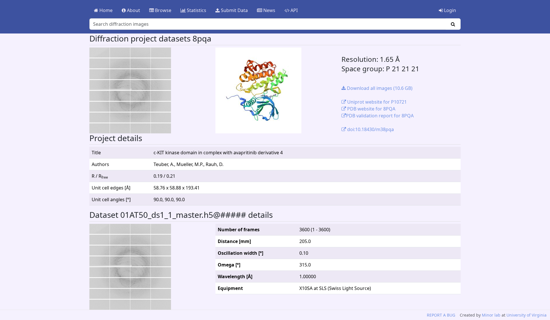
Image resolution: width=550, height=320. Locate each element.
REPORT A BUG (441, 315)
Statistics (196, 10)
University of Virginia (526, 315)
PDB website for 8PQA (370, 109)
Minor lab (491, 315)
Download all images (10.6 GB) (379, 88)
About (133, 10)
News (268, 10)
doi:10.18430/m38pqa (370, 129)
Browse (162, 10)
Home (105, 10)
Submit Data (234, 10)
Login (449, 10)
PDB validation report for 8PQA (380, 115)
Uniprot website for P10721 (376, 102)
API (293, 10)
